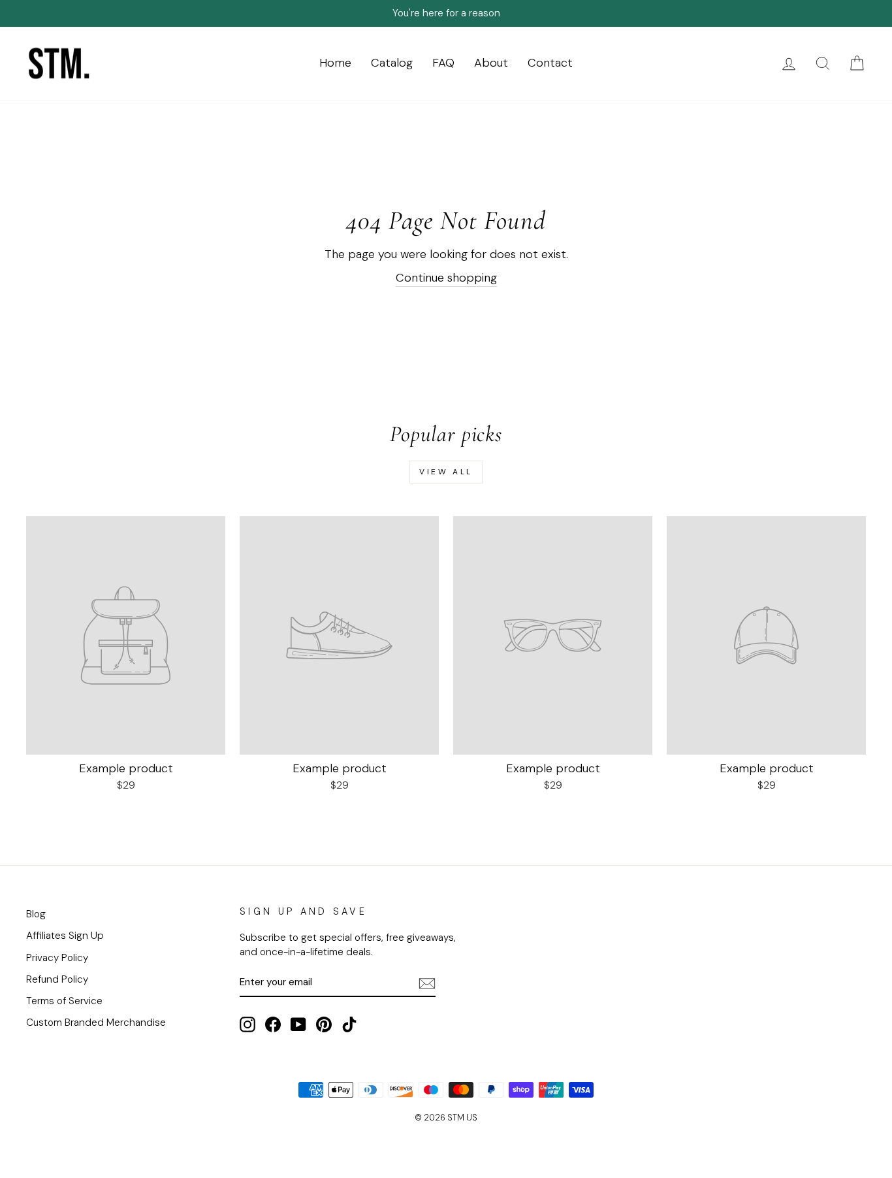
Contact (550, 63)
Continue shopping (446, 278)
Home (335, 63)
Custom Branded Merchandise (96, 1022)
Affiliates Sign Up (65, 935)
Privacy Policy (57, 957)
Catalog (392, 63)
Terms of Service (64, 1000)
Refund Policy (57, 979)
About (491, 63)
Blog (36, 914)
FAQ (443, 63)
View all (446, 471)
